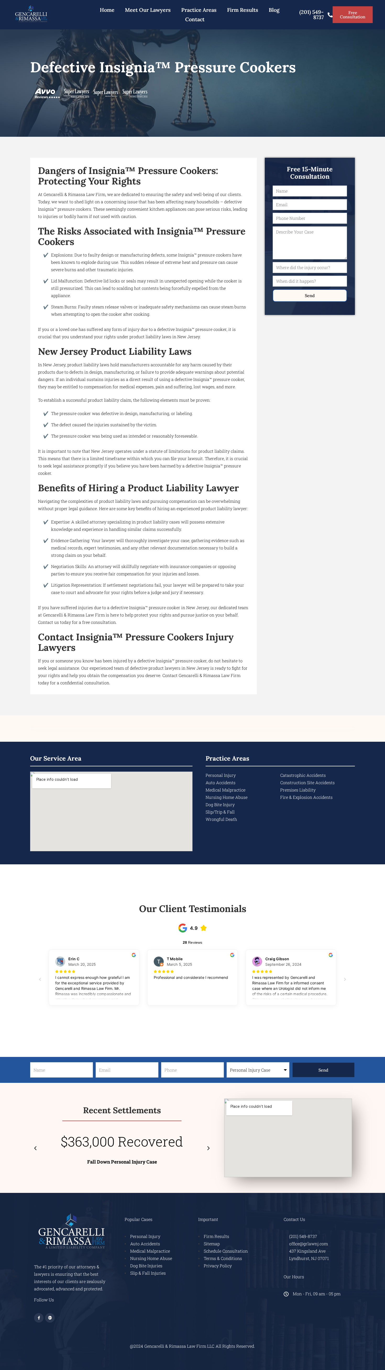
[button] (35, 1148)
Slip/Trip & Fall (220, 812)
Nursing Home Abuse (227, 797)
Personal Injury (221, 775)
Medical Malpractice (225, 790)
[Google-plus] (49, 1318)
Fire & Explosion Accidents (306, 797)
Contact (195, 19)
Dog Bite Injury (220, 804)
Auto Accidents (220, 782)
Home (107, 10)
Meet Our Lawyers (148, 10)
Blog (274, 10)
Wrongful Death (221, 819)
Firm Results (242, 10)
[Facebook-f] (38, 1318)
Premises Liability (298, 790)
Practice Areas (199, 10)
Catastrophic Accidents (303, 775)
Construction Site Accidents (307, 782)
